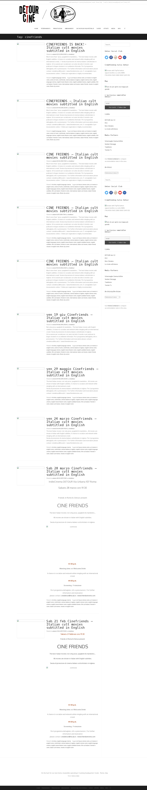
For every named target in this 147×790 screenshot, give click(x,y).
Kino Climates (109, 126)
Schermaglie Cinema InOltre (114, 141)
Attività (106, 28)
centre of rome (54, 80)
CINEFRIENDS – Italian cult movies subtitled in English (72, 102)
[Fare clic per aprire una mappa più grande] (117, 89)
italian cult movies (75, 84)
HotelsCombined (113, 159)
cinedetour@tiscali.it (68, 596)
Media (113, 28)
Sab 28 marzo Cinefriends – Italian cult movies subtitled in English (71, 471)
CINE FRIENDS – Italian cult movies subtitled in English (72, 156)
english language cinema (59, 78)
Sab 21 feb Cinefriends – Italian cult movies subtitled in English (69, 624)
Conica (73, 776)
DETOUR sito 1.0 (110, 120)
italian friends (84, 84)
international (65, 84)
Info (119, 28)
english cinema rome (86, 80)
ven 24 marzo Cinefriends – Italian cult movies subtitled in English (71, 422)
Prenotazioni (57, 28)
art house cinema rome (77, 78)
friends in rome (57, 84)
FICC (106, 123)
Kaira (78, 776)
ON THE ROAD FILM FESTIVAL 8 (85, 28)
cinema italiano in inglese (73, 80)
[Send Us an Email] (17, 2)
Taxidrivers (108, 147)
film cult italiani (56, 191)
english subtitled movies (79, 82)
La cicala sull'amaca (111, 129)
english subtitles (91, 82)
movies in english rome (52, 193)
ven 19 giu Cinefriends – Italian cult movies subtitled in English (69, 318)
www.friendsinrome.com (86, 596)
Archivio (54, 184)
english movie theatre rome (64, 82)
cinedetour (71, 54)
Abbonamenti (69, 28)
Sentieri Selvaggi (110, 144)
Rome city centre (54, 86)
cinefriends (62, 80)
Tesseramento (45, 28)
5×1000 (99, 28)
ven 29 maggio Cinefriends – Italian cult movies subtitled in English (72, 372)
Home (36, 28)
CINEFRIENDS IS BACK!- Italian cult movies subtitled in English (66, 47)
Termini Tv (108, 150)
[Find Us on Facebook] (19, 2)
